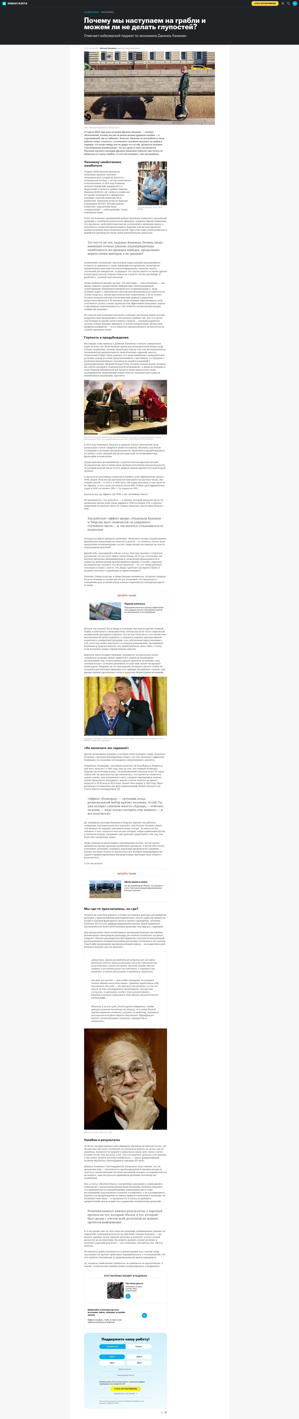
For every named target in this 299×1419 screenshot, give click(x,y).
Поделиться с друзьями (124, 1394)
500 (111, 1363)
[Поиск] (288, 3)
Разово (138, 1346)
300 (138, 1363)
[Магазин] (283, 3)
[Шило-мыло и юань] (126, 885)
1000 (138, 1357)
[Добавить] (295, 3)
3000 (111, 1357)
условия (141, 1382)
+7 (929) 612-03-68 (112, 1403)
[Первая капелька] (126, 607)
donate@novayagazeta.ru (132, 1401)
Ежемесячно (112, 1346)
